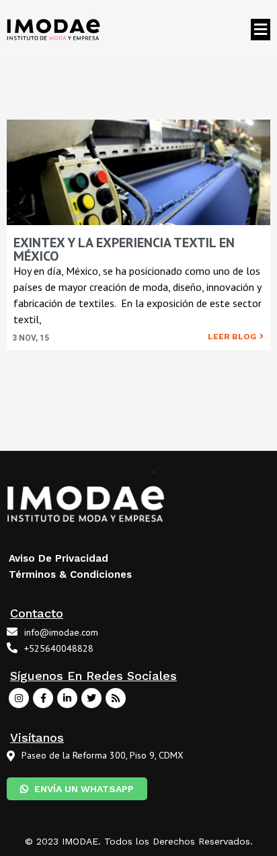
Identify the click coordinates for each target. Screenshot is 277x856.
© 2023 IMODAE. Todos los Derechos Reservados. (139, 841)
